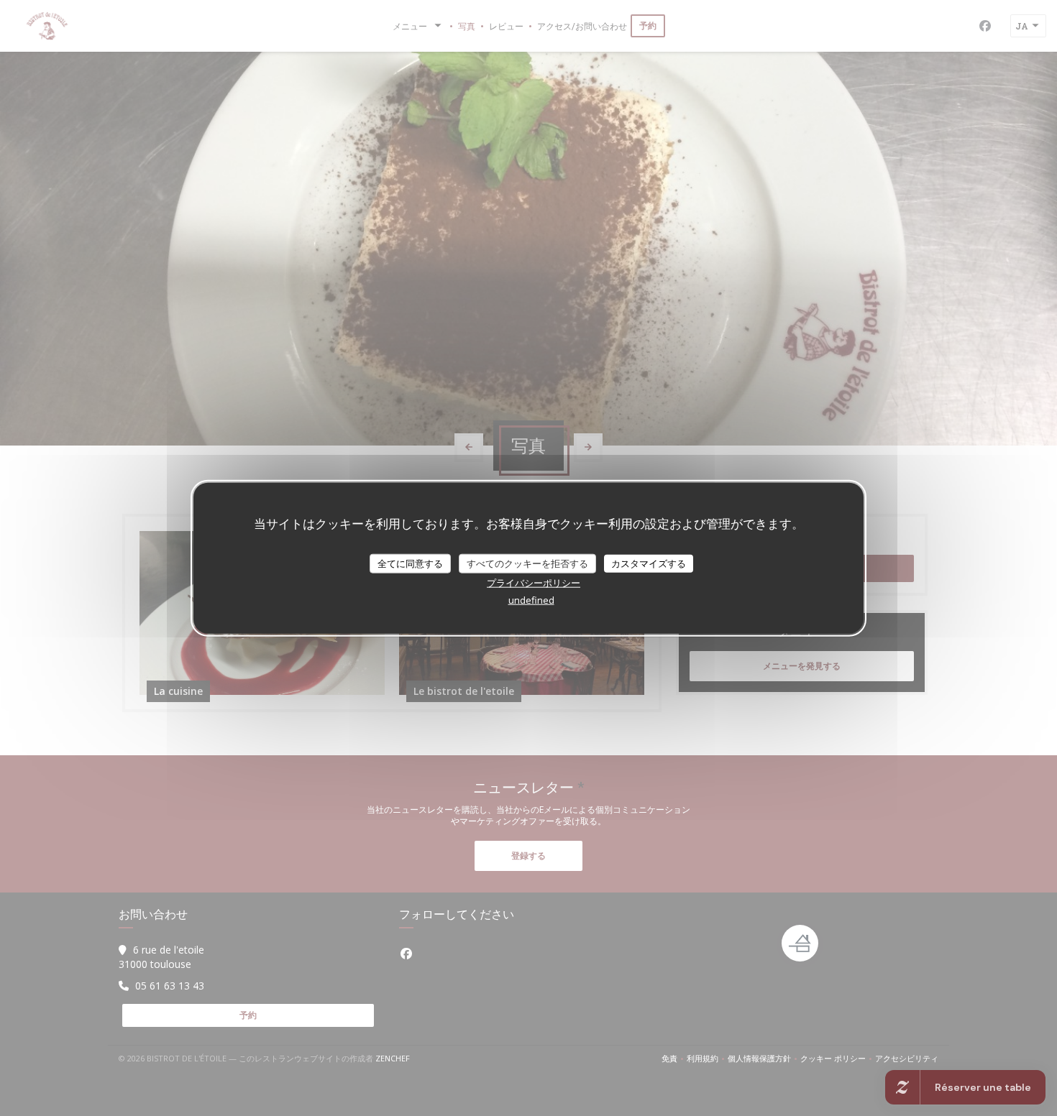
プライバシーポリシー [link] (533, 582)
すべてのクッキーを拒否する (527, 562)
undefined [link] (531, 600)
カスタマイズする (648, 562)
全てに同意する (410, 562)
